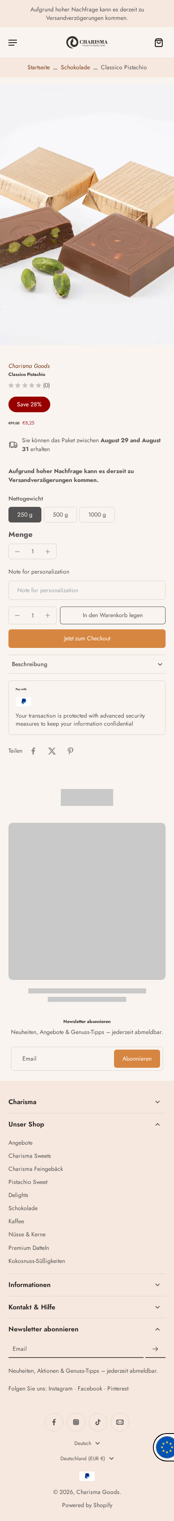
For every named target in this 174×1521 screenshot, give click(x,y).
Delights (18, 1195)
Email (29, 1059)
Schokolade (75, 67)
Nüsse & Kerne (27, 1234)
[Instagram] (76, 1422)
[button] (113, 615)
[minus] (17, 551)
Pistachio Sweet (27, 1182)
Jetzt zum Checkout (87, 638)
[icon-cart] (156, 42)
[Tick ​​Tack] (98, 1422)
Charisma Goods (28, 366)
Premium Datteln (28, 1248)
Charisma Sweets (29, 1156)
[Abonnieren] (155, 1349)
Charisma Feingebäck (35, 1169)
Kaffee (16, 1221)
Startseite (38, 67)
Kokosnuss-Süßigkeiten (36, 1261)
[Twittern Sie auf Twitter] (52, 751)
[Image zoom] (87, 214)
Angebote (20, 1143)
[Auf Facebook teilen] (33, 751)
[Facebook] (54, 1422)
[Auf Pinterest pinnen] (70, 751)
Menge (20, 534)
